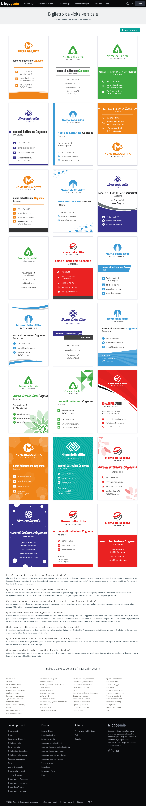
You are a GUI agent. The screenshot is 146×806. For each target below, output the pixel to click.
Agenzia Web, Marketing (15, 690)
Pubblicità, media (13, 701)
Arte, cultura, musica (14, 684)
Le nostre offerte (48, 771)
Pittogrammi (111, 704)
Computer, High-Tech (81, 707)
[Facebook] (109, 750)
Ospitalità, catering (113, 701)
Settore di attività (48, 739)
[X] (112, 750)
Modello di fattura (15, 775)
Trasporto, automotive (115, 693)
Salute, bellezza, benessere (84, 679)
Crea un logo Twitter (16, 787)
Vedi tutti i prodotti (15, 767)
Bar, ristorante (112, 681)
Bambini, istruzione (47, 681)
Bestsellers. (111, 687)
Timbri (10, 763)
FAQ (76, 735)
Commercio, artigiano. (48, 710)
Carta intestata (14, 747)
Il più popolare (45, 707)
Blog (107, 4)
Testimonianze (47, 763)
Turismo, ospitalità (113, 696)
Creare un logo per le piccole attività (55, 747)
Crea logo (12, 735)
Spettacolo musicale (47, 699)
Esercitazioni (46, 767)
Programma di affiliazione (85, 731)
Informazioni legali (50, 802)
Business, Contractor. (114, 690)
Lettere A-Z (44, 696)
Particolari (44, 704)
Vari (107, 710)
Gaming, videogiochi (14, 713)
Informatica (10, 679)
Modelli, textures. (46, 690)
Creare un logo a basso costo (52, 751)
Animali (9, 681)
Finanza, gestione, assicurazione (52, 684)
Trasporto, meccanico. (81, 699)
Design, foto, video (113, 707)
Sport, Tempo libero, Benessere (85, 693)
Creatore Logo (28, 4)
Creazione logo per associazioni (53, 755)
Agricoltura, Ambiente (14, 699)
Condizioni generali (67, 802)
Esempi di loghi (47, 731)
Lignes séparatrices (81, 704)
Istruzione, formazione (15, 710)
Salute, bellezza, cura (81, 696)
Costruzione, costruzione (83, 681)
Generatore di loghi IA (46, 4)
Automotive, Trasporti (48, 679)
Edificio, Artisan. (12, 693)
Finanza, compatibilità (81, 701)
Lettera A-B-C (45, 687)
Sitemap (80, 802)
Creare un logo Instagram (18, 783)
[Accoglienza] (10, 3)
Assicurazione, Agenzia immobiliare (53, 701)
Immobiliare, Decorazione (83, 684)
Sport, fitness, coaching (15, 704)
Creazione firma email (16, 771)
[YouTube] (117, 751)
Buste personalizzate (16, 759)
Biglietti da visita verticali (17, 755)
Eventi (75, 690)
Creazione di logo (15, 731)
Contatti (78, 739)
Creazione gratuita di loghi (51, 743)
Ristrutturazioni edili (114, 699)
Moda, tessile (78, 710)
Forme (8, 707)
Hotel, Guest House (81, 687)
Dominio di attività (48, 735)
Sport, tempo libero (114, 679)
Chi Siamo (98, 4)
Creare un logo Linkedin (17, 791)
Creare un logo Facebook (17, 779)
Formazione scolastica (15, 696)
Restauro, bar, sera (47, 693)
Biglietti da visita (14, 743)
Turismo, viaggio (112, 684)
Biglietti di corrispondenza (18, 751)
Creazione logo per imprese (52, 759)
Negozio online (12, 687)
